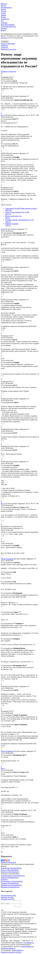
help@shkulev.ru (18, 950)
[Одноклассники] (6, 860)
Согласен (5, 41)
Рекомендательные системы (11, 952)
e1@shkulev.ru (29, 943)
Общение (4, 45)
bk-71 (3, 115)
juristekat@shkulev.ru (8, 948)
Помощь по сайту (7, 897)
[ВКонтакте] (2, 860)
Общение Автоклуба (8, 49)
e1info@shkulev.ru (27, 946)
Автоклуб (4, 47)
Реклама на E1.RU (7, 899)
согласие (4, 38)
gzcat (2, 229)
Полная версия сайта (8, 895)
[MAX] (4, 860)
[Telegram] (9, 860)
